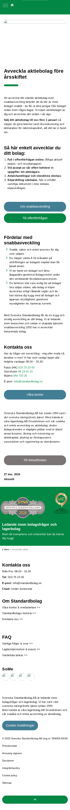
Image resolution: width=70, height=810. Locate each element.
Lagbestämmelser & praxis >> (21, 649)
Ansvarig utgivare (12, 753)
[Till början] (35, 800)
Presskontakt (9, 745)
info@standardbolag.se (28, 381)
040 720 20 (20, 375)
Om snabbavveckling (35, 206)
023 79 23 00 (26, 367)
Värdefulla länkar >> (14, 655)
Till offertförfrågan (35, 218)
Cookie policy (9, 775)
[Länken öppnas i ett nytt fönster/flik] (5, 677)
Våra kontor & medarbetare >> (21, 607)
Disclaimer (8, 760)
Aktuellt (9, 479)
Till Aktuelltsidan (35, 460)
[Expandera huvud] (5, 7)
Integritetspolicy (11, 768)
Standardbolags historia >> (19, 613)
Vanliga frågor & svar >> (17, 643)
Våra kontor (35, 394)
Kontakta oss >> (12, 619)
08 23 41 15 (25, 371)
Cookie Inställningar (20, 725)
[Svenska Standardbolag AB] (29, 5)
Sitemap (6, 782)
